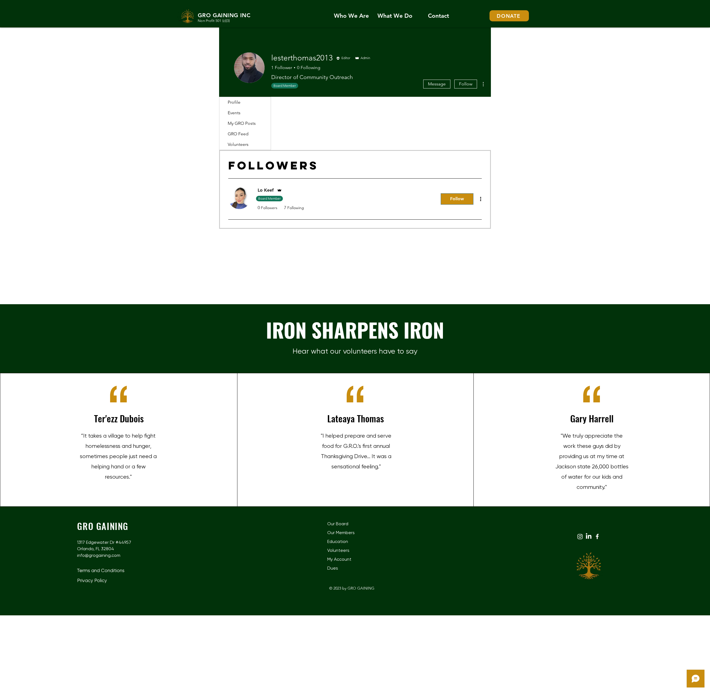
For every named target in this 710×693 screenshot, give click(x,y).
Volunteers (238, 144)
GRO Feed (238, 133)
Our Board (337, 523)
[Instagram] (580, 536)
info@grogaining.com (98, 555)
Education (337, 541)
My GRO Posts (242, 123)
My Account (339, 559)
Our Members (341, 532)
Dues (332, 568)
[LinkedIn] (588, 536)
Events (234, 112)
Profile (234, 102)
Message (437, 84)
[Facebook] (597, 536)
